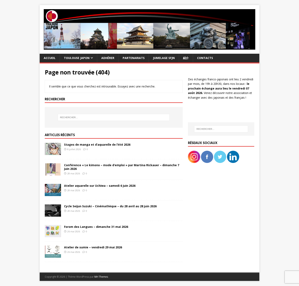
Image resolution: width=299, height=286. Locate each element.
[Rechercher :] (114, 117)
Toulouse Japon (76, 58)
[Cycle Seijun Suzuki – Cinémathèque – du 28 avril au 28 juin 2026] (53, 214)
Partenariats (134, 58)
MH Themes (101, 276)
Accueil (50, 58)
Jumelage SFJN (164, 58)
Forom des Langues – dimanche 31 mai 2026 (96, 227)
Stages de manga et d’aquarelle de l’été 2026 (97, 144)
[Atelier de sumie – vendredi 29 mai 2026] (53, 255)
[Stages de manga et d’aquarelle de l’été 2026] (53, 152)
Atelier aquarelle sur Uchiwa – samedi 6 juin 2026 (99, 186)
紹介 (186, 58)
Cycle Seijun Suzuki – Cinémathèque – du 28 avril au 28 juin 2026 (110, 206)
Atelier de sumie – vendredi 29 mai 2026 (93, 247)
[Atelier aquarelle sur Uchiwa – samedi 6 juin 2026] (53, 194)
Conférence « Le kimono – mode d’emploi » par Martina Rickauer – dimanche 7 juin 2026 (121, 167)
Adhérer (107, 58)
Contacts (205, 58)
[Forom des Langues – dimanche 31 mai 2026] (53, 235)
